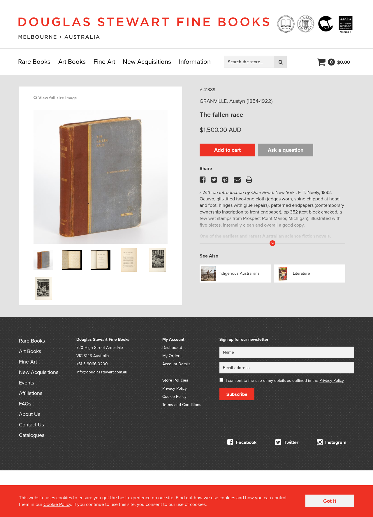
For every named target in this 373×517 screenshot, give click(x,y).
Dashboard (172, 347)
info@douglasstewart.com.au (101, 372)
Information (195, 62)
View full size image (57, 98)
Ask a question (285, 150)
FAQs (25, 403)
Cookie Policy (174, 396)
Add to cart (227, 150)
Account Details (176, 363)
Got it (329, 501)
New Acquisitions (147, 62)
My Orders (172, 355)
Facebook (246, 442)
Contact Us (31, 424)
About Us (29, 414)
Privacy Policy (174, 388)
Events (26, 383)
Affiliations (30, 393)
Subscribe (236, 394)
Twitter (290, 442)
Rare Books (34, 62)
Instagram (335, 442)
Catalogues (31, 435)
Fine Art (104, 62)
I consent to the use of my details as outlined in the (285, 380)
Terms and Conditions (181, 404)
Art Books (72, 62)
